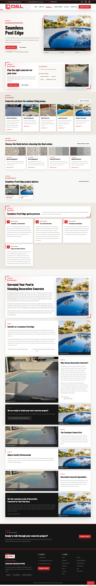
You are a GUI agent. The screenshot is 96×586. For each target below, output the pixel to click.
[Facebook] (82, 1)
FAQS (63, 573)
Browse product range (83, 143)
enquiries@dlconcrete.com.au (46, 560)
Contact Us (74, 6)
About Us (41, 6)
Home (36, 6)
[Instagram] (85, 1)
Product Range (58, 6)
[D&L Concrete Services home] (14, 7)
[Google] (89, 1)
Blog (78, 568)
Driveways (64, 560)
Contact (64, 571)
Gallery (66, 6)
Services (48, 6)
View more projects (84, 181)
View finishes (22, 47)
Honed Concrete (65, 563)
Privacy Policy (80, 571)
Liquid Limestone (80, 563)
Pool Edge (64, 565)
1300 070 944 (10, 51)
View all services (84, 100)
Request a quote (84, 6)
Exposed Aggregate (81, 560)
